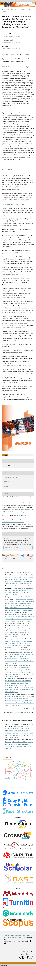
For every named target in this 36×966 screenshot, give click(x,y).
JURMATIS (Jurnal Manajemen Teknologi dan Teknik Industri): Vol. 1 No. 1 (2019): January (19, 690)
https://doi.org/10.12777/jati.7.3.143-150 (13, 327)
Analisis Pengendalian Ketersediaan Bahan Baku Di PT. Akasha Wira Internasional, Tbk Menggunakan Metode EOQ (19, 698)
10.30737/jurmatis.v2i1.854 (23, 544)
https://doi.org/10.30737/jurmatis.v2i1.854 (17, 54)
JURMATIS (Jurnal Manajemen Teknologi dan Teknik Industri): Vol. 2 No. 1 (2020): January (19, 703)
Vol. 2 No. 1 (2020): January (22, 10)
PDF (5, 455)
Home (4, 10)
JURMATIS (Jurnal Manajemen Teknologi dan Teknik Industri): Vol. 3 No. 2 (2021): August (19, 674)
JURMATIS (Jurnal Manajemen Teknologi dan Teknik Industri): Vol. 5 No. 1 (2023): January (19, 592)
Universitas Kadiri (20, 937)
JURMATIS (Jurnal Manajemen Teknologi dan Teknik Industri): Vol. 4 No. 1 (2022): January (19, 634)
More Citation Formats (12, 547)
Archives (10, 10)
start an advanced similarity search (20, 713)
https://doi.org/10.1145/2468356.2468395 (13, 297)
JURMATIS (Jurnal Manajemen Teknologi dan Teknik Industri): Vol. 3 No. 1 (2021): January (18, 746)
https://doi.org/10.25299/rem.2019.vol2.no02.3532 (16, 365)
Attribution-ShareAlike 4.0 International (15, 941)
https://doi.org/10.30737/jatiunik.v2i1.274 (19, 312)
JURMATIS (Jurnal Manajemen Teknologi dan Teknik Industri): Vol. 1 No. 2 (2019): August (19, 661)
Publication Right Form (27, 509)
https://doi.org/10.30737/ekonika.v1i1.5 (13, 204)
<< (2, 752)
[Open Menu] (1, 3)
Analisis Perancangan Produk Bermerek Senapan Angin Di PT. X (19, 742)
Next (31, 709)
